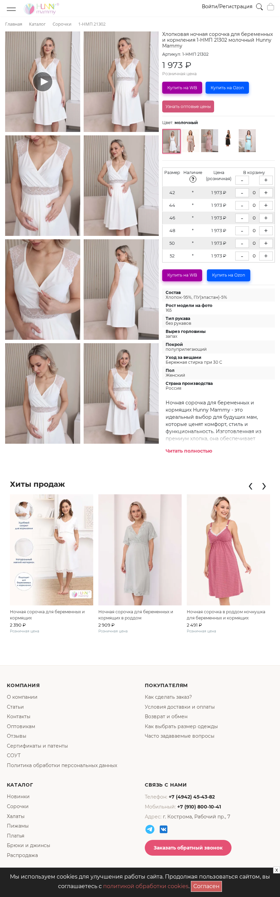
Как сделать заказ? (168, 697)
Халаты (16, 816)
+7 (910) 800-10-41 (199, 806)
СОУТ (13, 755)
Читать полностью (189, 451)
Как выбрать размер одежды (181, 726)
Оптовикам (21, 726)
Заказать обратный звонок (188, 848)
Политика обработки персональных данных (62, 765)
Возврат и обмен (166, 716)
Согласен (207, 885)
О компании (22, 697)
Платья (15, 836)
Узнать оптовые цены (188, 106)
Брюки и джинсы (28, 845)
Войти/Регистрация (227, 6)
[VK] (163, 829)
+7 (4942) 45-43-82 (192, 797)
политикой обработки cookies (145, 886)
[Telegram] (150, 829)
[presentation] (250, 485)
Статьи (15, 707)
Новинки (18, 796)
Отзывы (16, 736)
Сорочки (18, 806)
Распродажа (22, 855)
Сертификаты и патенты (37, 746)
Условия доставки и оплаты (180, 707)
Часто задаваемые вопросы (179, 736)
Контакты (18, 716)
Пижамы (18, 826)
